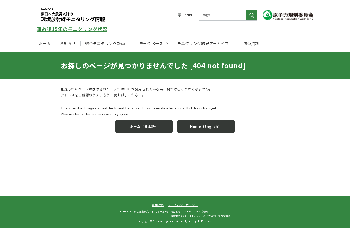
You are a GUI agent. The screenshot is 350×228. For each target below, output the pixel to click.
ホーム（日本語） (144, 126)
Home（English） (205, 126)
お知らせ (68, 43)
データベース (151, 43)
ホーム (45, 43)
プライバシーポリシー (183, 205)
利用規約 (158, 205)
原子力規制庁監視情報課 (217, 216)
